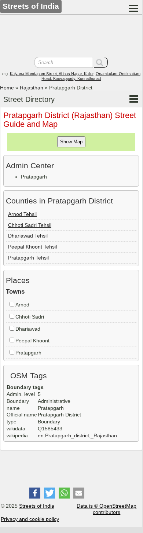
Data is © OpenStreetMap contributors (106, 509)
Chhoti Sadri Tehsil (29, 225)
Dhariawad (27, 329)
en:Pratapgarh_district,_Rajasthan (77, 435)
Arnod (22, 305)
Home (7, 88)
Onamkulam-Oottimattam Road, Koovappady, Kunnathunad (90, 76)
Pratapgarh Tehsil (28, 258)
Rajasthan (31, 88)
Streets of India (36, 506)
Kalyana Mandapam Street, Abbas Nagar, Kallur (52, 73)
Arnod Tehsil (22, 214)
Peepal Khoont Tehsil (32, 247)
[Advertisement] (71, 36)
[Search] (101, 62)
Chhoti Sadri (29, 317)
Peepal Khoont (32, 340)
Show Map (71, 141)
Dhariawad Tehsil (28, 236)
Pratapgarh (28, 353)
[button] (34, 493)
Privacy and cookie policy (30, 519)
